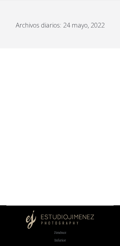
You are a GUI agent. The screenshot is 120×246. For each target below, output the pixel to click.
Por (36, 132)
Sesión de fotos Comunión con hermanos (51, 122)
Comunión (14, 132)
